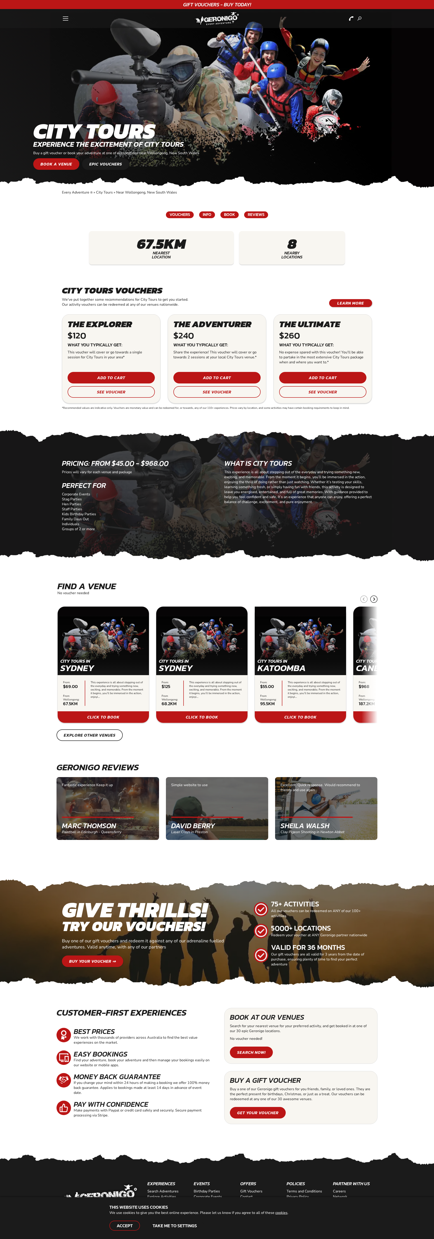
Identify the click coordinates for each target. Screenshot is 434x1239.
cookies (281, 1212)
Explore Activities (161, 1196)
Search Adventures (163, 1191)
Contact (246, 1196)
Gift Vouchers (251, 1191)
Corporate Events (208, 1196)
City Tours (104, 192)
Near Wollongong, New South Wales (146, 192)
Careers (339, 1191)
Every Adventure (77, 192)
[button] (373, 599)
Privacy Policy (298, 1196)
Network (340, 1196)
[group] (103, 664)
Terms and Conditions (304, 1191)
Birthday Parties (207, 1191)
